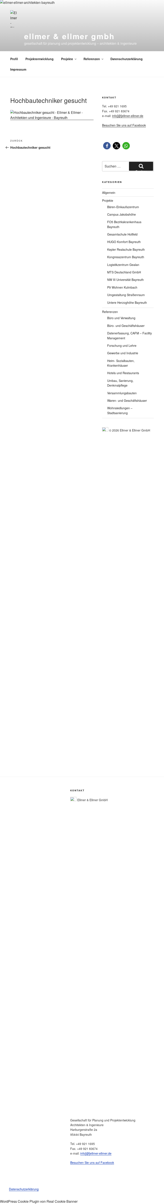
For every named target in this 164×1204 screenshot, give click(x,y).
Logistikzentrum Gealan (123, 264)
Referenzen (91, 59)
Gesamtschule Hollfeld (122, 234)
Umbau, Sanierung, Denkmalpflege (120, 382)
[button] (107, 146)
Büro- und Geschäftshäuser (126, 325)
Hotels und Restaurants (123, 373)
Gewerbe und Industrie (122, 353)
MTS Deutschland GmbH (124, 272)
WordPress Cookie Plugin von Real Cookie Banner (39, 1201)
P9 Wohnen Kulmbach (122, 287)
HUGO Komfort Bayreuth (124, 242)
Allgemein (108, 192)
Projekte (67, 59)
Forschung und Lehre (121, 345)
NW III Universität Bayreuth (125, 279)
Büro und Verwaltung (121, 318)
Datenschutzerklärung (126, 59)
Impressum (18, 69)
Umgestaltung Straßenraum (126, 295)
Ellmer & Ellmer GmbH (69, 36)
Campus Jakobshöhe (121, 214)
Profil (14, 59)
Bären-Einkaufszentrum (123, 207)
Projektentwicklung (39, 59)
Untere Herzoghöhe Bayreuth (127, 302)
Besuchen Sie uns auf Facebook (124, 125)
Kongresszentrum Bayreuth (125, 257)
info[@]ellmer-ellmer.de (127, 116)
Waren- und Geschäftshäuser (127, 400)
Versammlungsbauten (122, 393)
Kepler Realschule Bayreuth (126, 249)
